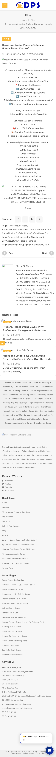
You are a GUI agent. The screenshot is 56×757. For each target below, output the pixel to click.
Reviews (5, 507)
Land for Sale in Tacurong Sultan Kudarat (19, 540)
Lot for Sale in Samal (11, 612)
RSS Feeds (10, 490)
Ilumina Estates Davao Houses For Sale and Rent (23, 622)
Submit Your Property (11, 526)
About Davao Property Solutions (16, 512)
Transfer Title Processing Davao (15, 563)
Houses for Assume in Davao (14, 636)
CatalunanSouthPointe (40, 229)
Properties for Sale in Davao (14, 598)
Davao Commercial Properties (14, 640)
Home (24, 20)
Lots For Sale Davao (10, 645)
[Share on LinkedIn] (32, 219)
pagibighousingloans (33, 244)
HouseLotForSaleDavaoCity (32, 237)
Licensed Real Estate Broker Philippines (18, 549)
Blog (33, 20)
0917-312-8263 (9, 712)
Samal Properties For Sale (13, 580)
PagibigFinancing (28, 240)
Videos (5, 535)
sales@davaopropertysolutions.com (17, 708)
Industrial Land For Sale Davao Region (18, 585)
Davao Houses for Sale (12, 631)
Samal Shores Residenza (12, 589)
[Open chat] (50, 751)
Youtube (8, 487)
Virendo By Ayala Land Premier (15, 558)
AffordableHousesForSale (15, 229)
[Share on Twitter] (25, 219)
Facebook (9, 480)
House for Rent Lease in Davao (15, 603)
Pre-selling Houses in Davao (32, 394)
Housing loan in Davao (11, 626)
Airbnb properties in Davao (13, 554)
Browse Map (7, 516)
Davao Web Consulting (35, 753)
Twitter (8, 484)
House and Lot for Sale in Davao (16, 594)
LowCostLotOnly (10, 240)
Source (28, 208)
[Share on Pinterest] (39, 219)
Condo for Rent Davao (11, 650)
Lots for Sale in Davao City (26, 386)
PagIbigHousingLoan (12, 244)
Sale (46, 244)
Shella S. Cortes (24, 266)
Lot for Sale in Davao (11, 608)
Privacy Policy (8, 568)
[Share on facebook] (18, 219)
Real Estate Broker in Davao (14, 617)
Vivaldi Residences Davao (13, 654)
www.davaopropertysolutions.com (16, 704)
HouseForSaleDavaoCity (36, 233)
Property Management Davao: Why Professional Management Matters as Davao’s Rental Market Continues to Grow (27, 330)
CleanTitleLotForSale (12, 233)
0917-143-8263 (9, 716)
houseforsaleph (9, 237)
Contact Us (6, 521)
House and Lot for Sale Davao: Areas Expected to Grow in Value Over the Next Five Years (26, 359)
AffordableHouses (18, 225)
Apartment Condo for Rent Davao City (18, 544)
